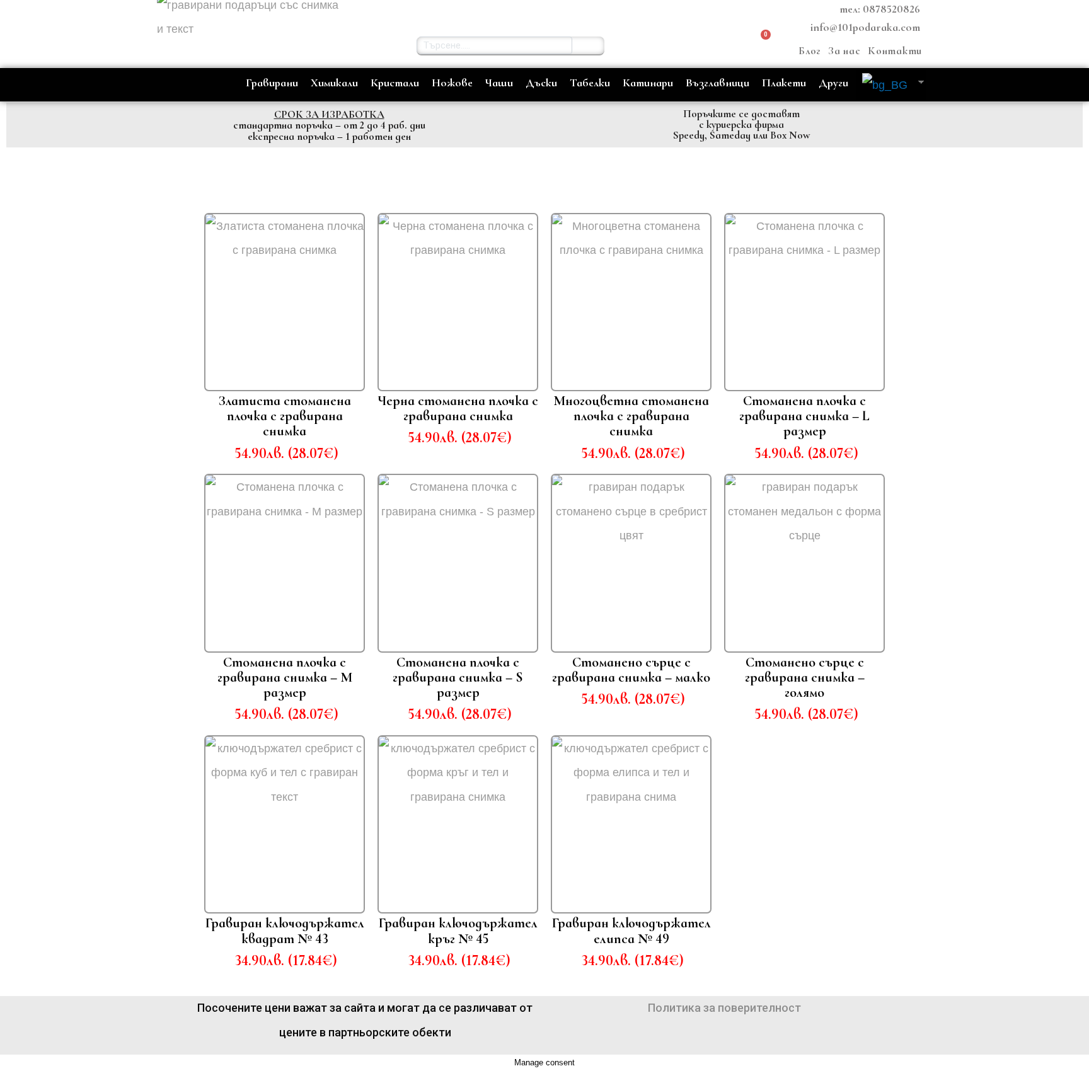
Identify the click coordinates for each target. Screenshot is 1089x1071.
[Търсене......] (588, 45)
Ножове (452, 82)
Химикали (334, 82)
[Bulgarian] (886, 85)
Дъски (541, 82)
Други (833, 82)
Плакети (784, 82)
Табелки (590, 82)
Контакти (895, 50)
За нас (844, 50)
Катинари (648, 82)
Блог (809, 50)
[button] (673, 45)
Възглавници (717, 82)
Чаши (499, 82)
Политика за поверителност (724, 1007)
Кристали (395, 82)
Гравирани (272, 82)
